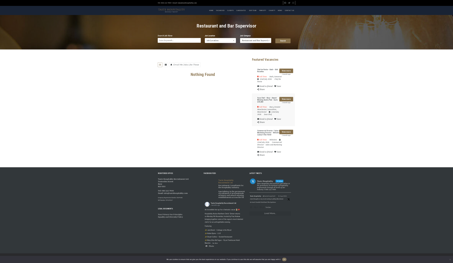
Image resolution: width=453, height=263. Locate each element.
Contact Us (289, 10)
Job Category (245, 36)
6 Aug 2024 (282, 196)
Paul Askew (235, 216)
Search (283, 41)
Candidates (241, 10)
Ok (284, 259)
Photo (211, 246)
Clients (230, 10)
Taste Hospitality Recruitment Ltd (223, 203)
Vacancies (220, 10)
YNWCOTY (262, 10)
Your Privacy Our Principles (170, 214)
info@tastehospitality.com (187, 3)
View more (286, 71)
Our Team (252, 10)
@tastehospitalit (269, 196)
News (280, 10)
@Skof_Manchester (278, 199)
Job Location (210, 36)
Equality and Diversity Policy (170, 217)
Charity (272, 10)
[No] (450, 259)
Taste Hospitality (255, 196)
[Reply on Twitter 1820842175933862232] (251, 207)
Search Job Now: (165, 35)
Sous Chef (268, 114)
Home (211, 10)
